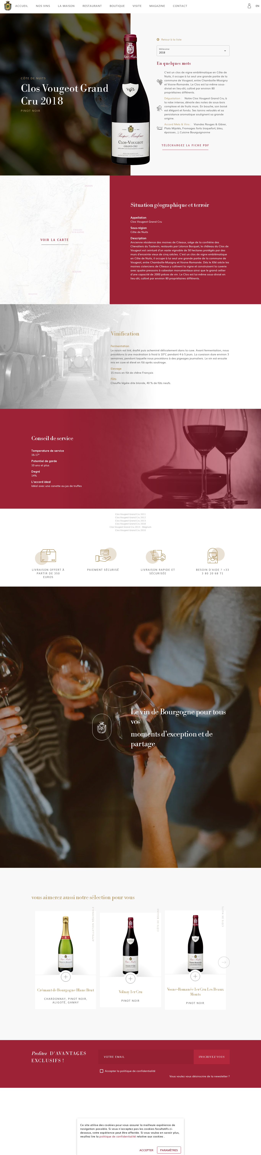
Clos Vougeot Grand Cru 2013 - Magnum (130, 526)
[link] (249, 6)
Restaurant (92, 6)
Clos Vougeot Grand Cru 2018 (130, 523)
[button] (185, 145)
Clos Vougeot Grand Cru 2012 (130, 517)
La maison (66, 6)
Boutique (117, 6)
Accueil (21, 6)
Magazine (157, 6)
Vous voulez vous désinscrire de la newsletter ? (199, 1076)
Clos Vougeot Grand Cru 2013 (130, 520)
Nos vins (43, 6)
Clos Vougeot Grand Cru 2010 (130, 530)
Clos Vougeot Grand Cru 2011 (130, 514)
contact (180, 6)
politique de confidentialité (137, 1071)
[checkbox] (164, 1071)
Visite (137, 6)
